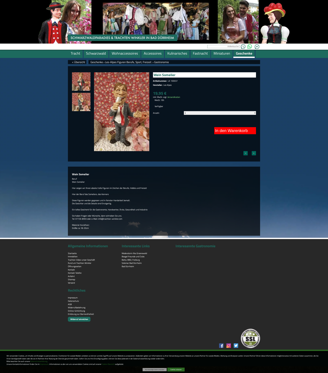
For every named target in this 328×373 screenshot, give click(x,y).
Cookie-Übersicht (108, 364)
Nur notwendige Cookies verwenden (154, 370)
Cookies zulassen (176, 369)
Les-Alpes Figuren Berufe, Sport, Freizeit (128, 62)
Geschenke (96, 62)
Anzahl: (156, 112)
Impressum (44, 364)
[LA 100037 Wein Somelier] (81, 81)
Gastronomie (161, 62)
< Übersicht (78, 62)
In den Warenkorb (231, 130)
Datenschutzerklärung (38, 361)
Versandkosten (173, 97)
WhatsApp (249, 45)
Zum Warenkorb (257, 45)
